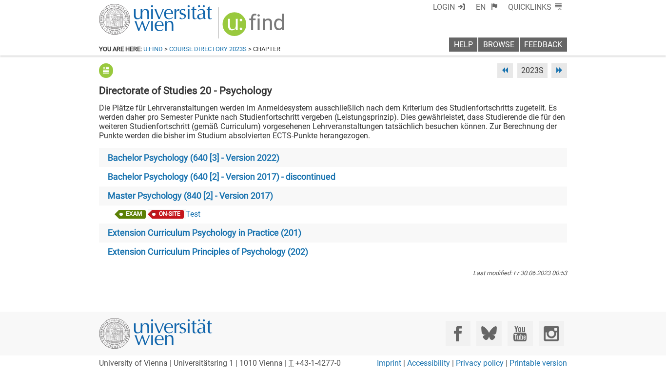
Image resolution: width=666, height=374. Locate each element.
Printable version (538, 363)
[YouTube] (520, 333)
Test (193, 214)
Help (463, 44)
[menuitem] (487, 7)
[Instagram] (551, 333)
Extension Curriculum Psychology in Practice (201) (204, 233)
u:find (153, 49)
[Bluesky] (488, 333)
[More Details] (106, 70)
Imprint (389, 363)
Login (444, 7)
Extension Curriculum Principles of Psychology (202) (208, 252)
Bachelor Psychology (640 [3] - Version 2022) (193, 158)
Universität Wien (132, 8)
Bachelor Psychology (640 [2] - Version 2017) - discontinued (221, 177)
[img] (255, 27)
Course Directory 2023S (208, 49)
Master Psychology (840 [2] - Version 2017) (190, 196)
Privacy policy (480, 363)
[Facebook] (458, 333)
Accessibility (428, 363)
